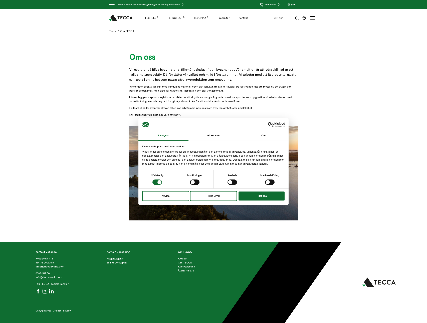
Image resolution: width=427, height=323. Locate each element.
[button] (299, 4)
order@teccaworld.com (50, 266)
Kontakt (243, 17)
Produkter (224, 17)
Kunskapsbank (186, 266)
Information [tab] (213, 135)
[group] (299, 4)
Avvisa (165, 196)
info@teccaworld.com (49, 277)
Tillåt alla (261, 196)
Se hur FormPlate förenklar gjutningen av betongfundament (149, 4)
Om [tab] (263, 135)
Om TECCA (127, 31)
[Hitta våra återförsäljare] (305, 17)
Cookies (57, 310)
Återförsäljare (186, 270)
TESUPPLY (201, 17)
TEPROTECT (176, 17)
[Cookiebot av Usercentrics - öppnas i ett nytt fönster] (270, 124)
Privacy (67, 310)
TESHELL (151, 17)
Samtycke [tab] (163, 135)
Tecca (113, 31)
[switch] (194, 182)
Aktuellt (182, 258)
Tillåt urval (213, 196)
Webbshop (270, 4)
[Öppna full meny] (313, 19)
